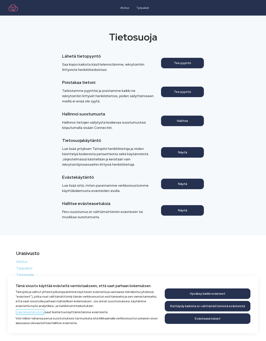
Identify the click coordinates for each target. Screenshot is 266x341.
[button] (182, 210)
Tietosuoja (25, 274)
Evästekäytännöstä (30, 312)
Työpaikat (142, 8)
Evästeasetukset (207, 318)
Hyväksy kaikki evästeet (207, 294)
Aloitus (124, 8)
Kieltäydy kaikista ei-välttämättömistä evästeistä (207, 306)
